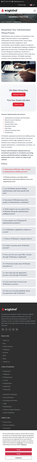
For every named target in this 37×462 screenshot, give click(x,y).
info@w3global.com (18, 1)
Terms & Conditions (9, 425)
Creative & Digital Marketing (11, 410)
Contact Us (6, 362)
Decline (18, 453)
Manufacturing (7, 407)
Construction (6, 389)
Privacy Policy (7, 422)
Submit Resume (8, 346)
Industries (9, 22)
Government (6, 371)
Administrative (7, 383)
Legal (4, 404)
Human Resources (8, 397)
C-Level (5, 380)
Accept (18, 449)
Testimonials (6, 428)
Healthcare (6, 374)
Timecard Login (22, 5)
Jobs (4, 343)
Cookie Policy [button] (20, 442)
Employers (6, 349)
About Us (6, 340)
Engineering (6, 386)
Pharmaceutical (7, 377)
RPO (4, 356)
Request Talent (18, 94)
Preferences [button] (23, 444)
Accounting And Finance (10, 400)
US (33, 5)
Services (5, 353)
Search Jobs (18, 104)
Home (2, 22)
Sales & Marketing (8, 413)
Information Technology (10, 394)
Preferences (18, 458)
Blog (4, 359)
